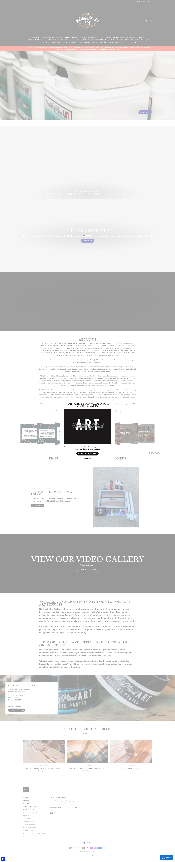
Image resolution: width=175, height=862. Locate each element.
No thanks (87, 458)
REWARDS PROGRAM (87, 453)
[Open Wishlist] (3, 859)
